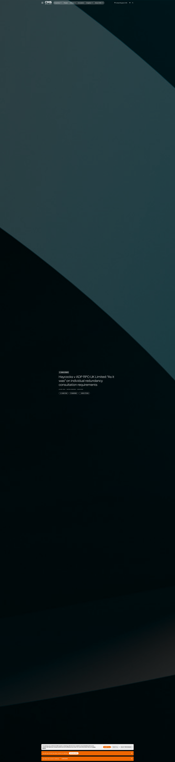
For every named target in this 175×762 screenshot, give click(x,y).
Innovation (81, 3)
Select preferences (126, 747)
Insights (88, 3)
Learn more (65, 758)
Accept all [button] (107, 747)
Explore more (73, 753)
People (66, 3)
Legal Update (64, 372)
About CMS (98, 3)
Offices (72, 3)
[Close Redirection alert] (132, 759)
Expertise (57, 3)
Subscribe (74, 393)
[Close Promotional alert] (132, 753)
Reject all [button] (115, 747)
